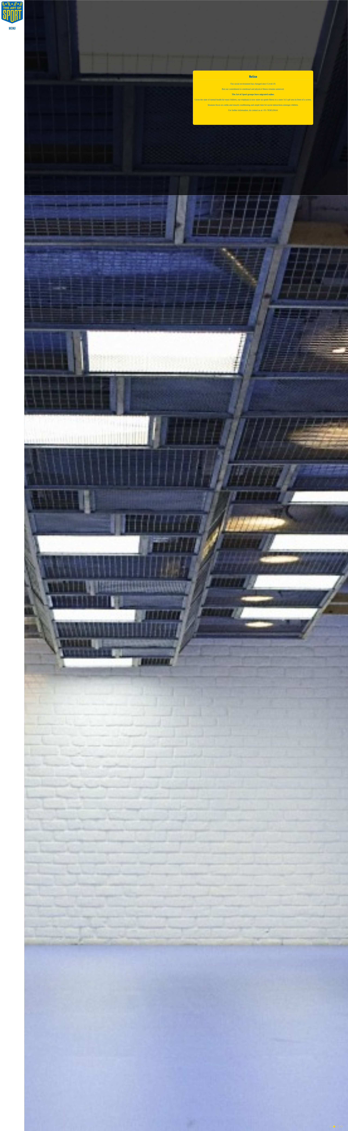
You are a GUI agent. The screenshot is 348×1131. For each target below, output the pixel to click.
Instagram (12, 1126)
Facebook (12, 1121)
